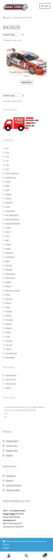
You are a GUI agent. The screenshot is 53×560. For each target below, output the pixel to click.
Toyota (8, 349)
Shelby (8, 332)
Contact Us (10, 476)
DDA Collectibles (12, 215)
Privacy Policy (11, 383)
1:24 (7, 156)
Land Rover (10, 257)
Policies (9, 388)
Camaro (9, 198)
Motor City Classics (13, 290)
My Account (9, 556)
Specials (9, 341)
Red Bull (9, 324)
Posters (8, 315)
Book (7, 190)
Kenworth (9, 253)
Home (8, 17)
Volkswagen (10, 357)
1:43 (7, 165)
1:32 (7, 161)
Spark (8, 336)
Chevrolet (9, 202)
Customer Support (14, 485)
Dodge (8, 227)
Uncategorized (11, 353)
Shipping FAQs (11, 375)
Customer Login (13, 490)
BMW (7, 186)
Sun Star (9, 345)
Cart (40, 553)
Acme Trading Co (12, 173)
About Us (10, 480)
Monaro (8, 286)
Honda (8, 249)
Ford (7, 236)
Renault (9, 328)
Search (26, 556)
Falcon (8, 232)
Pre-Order (9, 320)
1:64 (7, 169)
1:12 (7, 148)
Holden (8, 244)
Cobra (8, 207)
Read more (26, 82)
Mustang (9, 299)
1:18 (7, 152)
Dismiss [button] (6, 548)
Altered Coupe (11, 177)
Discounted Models (13, 223)
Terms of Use (11, 379)
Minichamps (10, 278)
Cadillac (9, 194)
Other (8, 307)
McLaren (9, 265)
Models (8, 282)
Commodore (10, 211)
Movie (8, 295)
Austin (8, 181)
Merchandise (10, 274)
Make (7, 261)
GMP (7, 240)
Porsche (9, 311)
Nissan (8, 303)
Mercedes (9, 269)
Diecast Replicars (12, 219)
